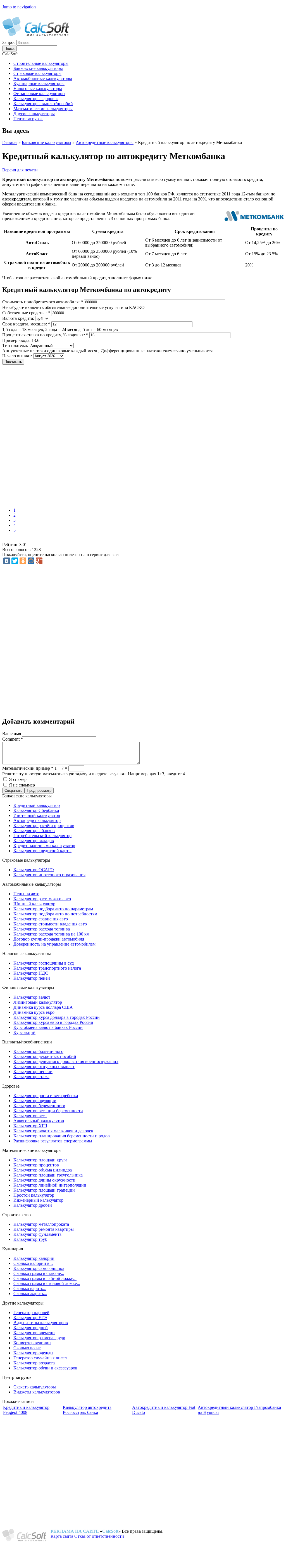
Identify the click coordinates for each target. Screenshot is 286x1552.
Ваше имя (12, 733)
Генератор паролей (31, 1312)
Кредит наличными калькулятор (44, 845)
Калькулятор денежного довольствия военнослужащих (65, 1061)
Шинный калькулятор (34, 903)
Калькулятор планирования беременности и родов (61, 1135)
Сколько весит (27, 1347)
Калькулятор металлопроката (41, 1224)
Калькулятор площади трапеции (44, 1190)
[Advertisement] (83, 437)
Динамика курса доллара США (43, 1007)
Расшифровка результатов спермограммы (52, 1140)
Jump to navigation (19, 6)
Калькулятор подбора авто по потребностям (55, 913)
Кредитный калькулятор (36, 805)
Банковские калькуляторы (46, 142)
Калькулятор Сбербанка (36, 810)
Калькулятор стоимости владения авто (50, 924)
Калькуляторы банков (34, 830)
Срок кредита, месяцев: (26, 324)
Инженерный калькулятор (38, 1200)
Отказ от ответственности (99, 1536)
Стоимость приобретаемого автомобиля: (42, 301)
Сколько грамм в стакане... (38, 1273)
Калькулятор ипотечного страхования (49, 874)
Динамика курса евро (33, 1012)
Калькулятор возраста (34, 1362)
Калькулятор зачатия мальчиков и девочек (53, 1130)
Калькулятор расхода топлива (41, 929)
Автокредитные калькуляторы (105, 142)
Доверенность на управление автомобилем (54, 944)
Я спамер (18, 779)
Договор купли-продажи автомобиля (48, 939)
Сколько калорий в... (33, 1263)
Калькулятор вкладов (33, 840)
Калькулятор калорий (33, 1258)
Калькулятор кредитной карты (42, 850)
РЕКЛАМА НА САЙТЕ (75, 1531)
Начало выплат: (17, 355)
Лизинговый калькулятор (37, 1002)
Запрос (9, 42)
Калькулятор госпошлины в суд (43, 963)
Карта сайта (62, 1536)
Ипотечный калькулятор (36, 815)
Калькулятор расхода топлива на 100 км (51, 934)
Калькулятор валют (31, 997)
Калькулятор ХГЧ (30, 1125)
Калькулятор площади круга (40, 1159)
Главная (9, 142)
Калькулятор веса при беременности (48, 1110)
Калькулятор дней (30, 1327)
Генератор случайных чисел (40, 1357)
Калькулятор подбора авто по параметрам (53, 908)
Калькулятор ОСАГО (33, 869)
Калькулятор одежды (33, 1352)
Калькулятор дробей (32, 1205)
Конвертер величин (32, 1342)
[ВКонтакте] (6, 561)
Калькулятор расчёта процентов (43, 825)
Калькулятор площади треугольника (48, 1175)
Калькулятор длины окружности (44, 1180)
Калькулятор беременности (39, 1105)
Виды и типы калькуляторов (40, 1322)
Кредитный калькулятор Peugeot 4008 (26, 1410)
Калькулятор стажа (31, 1076)
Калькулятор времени (34, 1332)
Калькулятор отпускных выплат (44, 1066)
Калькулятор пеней (31, 978)
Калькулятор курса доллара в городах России (56, 1017)
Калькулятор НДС (30, 973)
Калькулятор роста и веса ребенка (45, 1095)
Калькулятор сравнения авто (40, 918)
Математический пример (27, 768)
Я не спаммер (22, 785)
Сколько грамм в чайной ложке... (45, 1278)
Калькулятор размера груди (39, 1337)
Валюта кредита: (18, 318)
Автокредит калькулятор (37, 820)
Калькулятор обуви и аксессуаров (45, 1368)
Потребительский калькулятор (42, 835)
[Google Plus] (39, 561)
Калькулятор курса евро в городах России (53, 1022)
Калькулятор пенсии (33, 1071)
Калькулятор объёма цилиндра (42, 1170)
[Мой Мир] (31, 561)
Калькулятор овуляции (34, 1100)
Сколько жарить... (30, 1293)
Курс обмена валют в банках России (48, 1027)
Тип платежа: (15, 345)
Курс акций (24, 1032)
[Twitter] (14, 561)
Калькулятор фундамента (37, 1234)
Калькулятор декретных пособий (44, 1056)
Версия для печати (20, 169)
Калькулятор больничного (38, 1051)
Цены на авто (26, 893)
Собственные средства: (26, 312)
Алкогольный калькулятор (38, 1120)
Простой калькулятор (33, 1195)
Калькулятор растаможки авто (42, 898)
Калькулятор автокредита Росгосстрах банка (87, 1410)
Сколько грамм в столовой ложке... (46, 1283)
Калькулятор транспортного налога (47, 968)
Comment (12, 739)
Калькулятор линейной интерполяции (49, 1185)
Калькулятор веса (30, 1115)
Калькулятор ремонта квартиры (43, 1229)
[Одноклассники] (23, 561)
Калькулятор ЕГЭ (30, 1317)
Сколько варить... (29, 1288)
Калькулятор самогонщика (38, 1268)
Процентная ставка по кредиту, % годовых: (45, 334)
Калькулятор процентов (36, 1165)
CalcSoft (110, 1531)
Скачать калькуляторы (34, 1387)
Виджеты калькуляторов (36, 1392)
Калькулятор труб (30, 1239)
